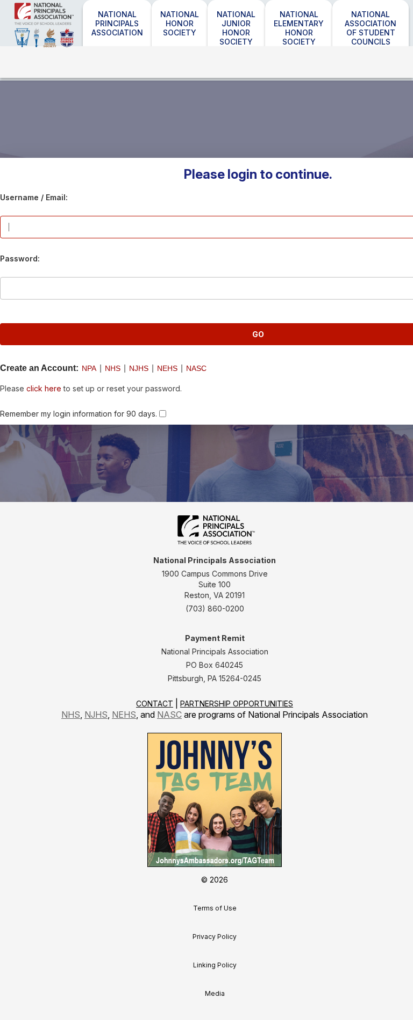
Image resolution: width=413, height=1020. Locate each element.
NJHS (138, 368)
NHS (112, 368)
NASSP (74, 39)
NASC (196, 368)
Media (215, 993)
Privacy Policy (215, 936)
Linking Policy (215, 965)
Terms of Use (215, 908)
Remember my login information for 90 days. (78, 413)
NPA (89, 368)
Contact (154, 703)
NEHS (167, 368)
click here (43, 388)
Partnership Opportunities (236, 703)
